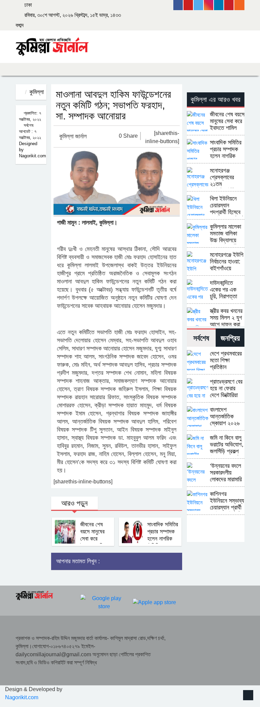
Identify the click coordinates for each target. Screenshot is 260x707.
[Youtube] (188, 5)
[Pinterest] (229, 5)
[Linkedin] (219, 5)
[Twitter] (199, 5)
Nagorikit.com (21, 697)
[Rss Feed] (239, 5)
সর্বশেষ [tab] (201, 338)
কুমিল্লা (36, 92)
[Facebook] (178, 5)
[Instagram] (209, 5)
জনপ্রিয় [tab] (230, 338)
